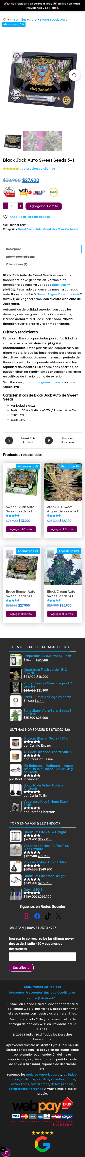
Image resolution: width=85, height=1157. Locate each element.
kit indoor (58, 1079)
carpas (14, 1079)
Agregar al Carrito (43, 206)
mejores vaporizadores (43, 1074)
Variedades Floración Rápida (60, 229)
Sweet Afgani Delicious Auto (58, 294)
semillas (43, 1079)
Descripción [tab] (13, 248)
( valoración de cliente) (37, 168)
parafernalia (18, 1089)
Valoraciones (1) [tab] (16, 264)
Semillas (20, 19)
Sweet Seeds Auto (53, 19)
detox (55, 1084)
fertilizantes (40, 1084)
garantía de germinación (41, 382)
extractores (20, 1084)
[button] (74, 75)
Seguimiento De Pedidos (42, 987)
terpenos (35, 1089)
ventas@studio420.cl (42, 998)
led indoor (70, 1074)
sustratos (28, 1079)
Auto (33, 19)
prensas (67, 1084)
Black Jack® (61, 285)
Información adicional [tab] (20, 256)
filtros (70, 1079)
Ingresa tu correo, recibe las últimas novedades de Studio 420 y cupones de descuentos (41, 943)
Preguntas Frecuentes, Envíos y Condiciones (42, 992)
